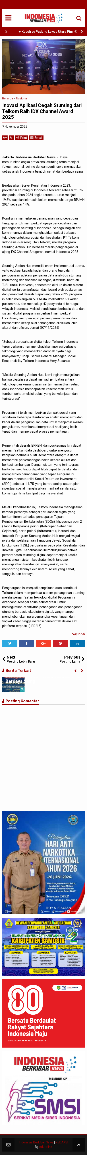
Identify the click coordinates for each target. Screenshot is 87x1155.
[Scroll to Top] (78, 1144)
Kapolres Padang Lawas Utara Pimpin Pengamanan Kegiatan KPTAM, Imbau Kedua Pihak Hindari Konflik (48, 32)
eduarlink (45, 1147)
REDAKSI (62, 1142)
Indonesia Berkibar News (36, 1142)
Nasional (78, 634)
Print (23, 137)
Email (38, 137)
